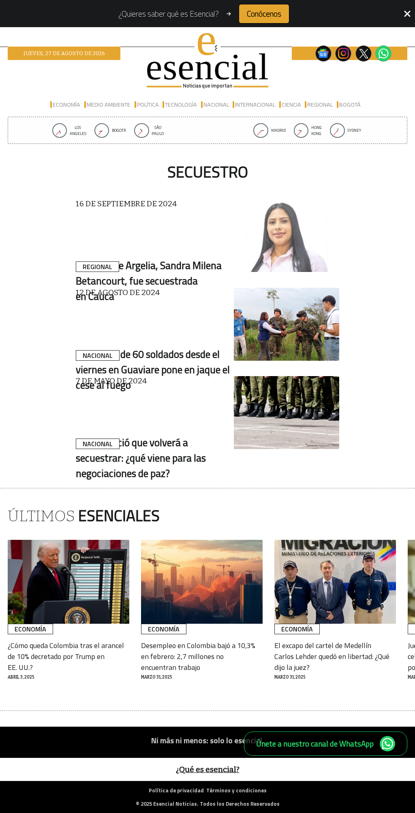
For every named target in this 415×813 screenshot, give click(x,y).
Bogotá (350, 104)
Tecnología (181, 104)
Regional (320, 104)
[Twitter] (363, 53)
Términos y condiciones (236, 790)
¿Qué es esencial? (208, 769)
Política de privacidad (176, 790)
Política (148, 104)
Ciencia (291, 104)
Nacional (216, 104)
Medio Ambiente (108, 104)
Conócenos (264, 13)
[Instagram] (343, 53)
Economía (66, 104)
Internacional (255, 104)
